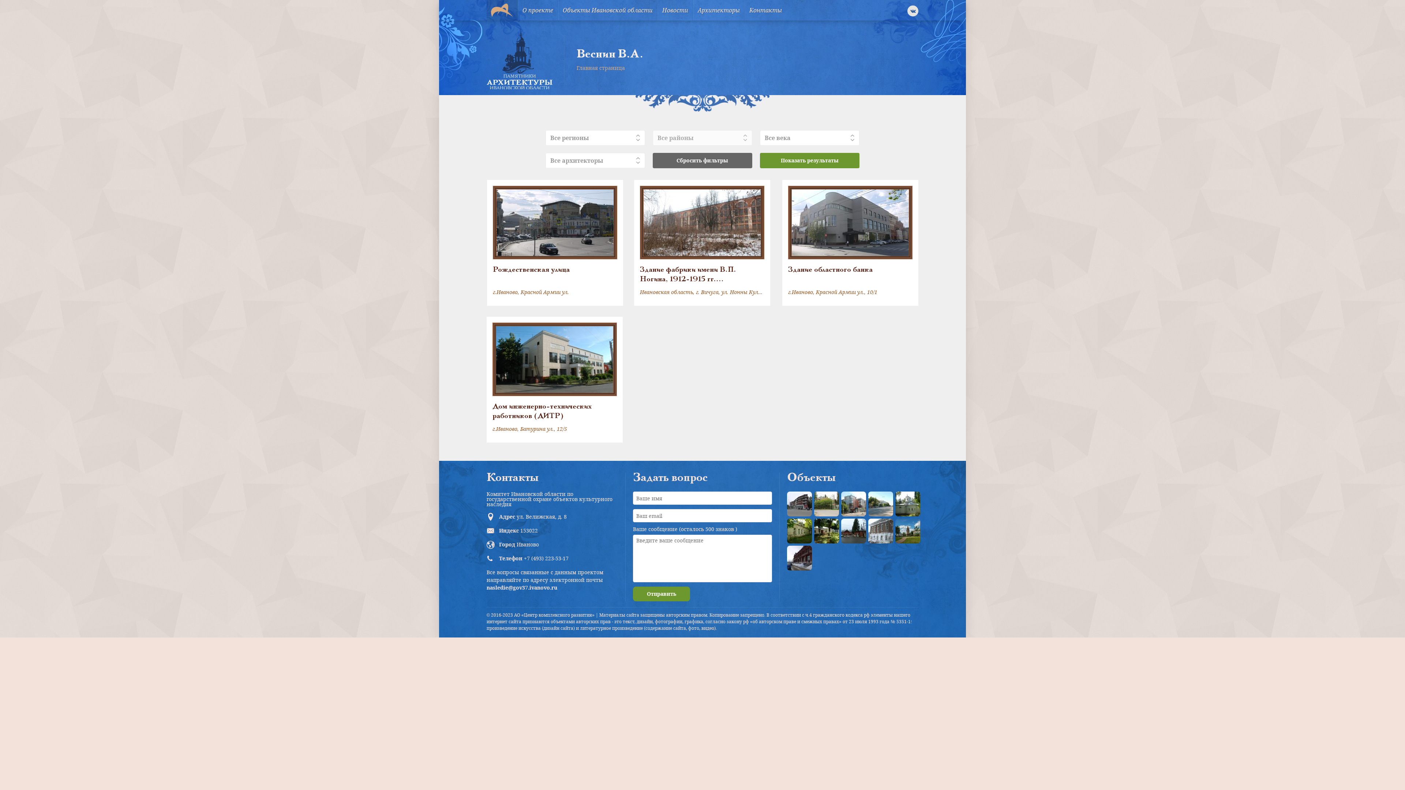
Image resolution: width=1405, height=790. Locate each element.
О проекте (537, 10)
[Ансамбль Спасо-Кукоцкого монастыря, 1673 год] (907, 531)
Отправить (661, 593)
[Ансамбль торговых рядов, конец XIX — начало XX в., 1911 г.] (799, 558)
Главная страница (601, 67)
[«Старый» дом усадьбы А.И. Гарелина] (826, 504)
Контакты (765, 10)
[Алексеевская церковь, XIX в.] (907, 504)
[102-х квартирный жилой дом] (853, 504)
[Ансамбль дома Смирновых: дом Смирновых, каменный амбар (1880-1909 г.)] (880, 531)
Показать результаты (810, 160)
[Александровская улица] (880, 504)
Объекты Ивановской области (608, 10)
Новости (675, 10)
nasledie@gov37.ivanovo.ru (522, 587)
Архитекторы (719, 10)
